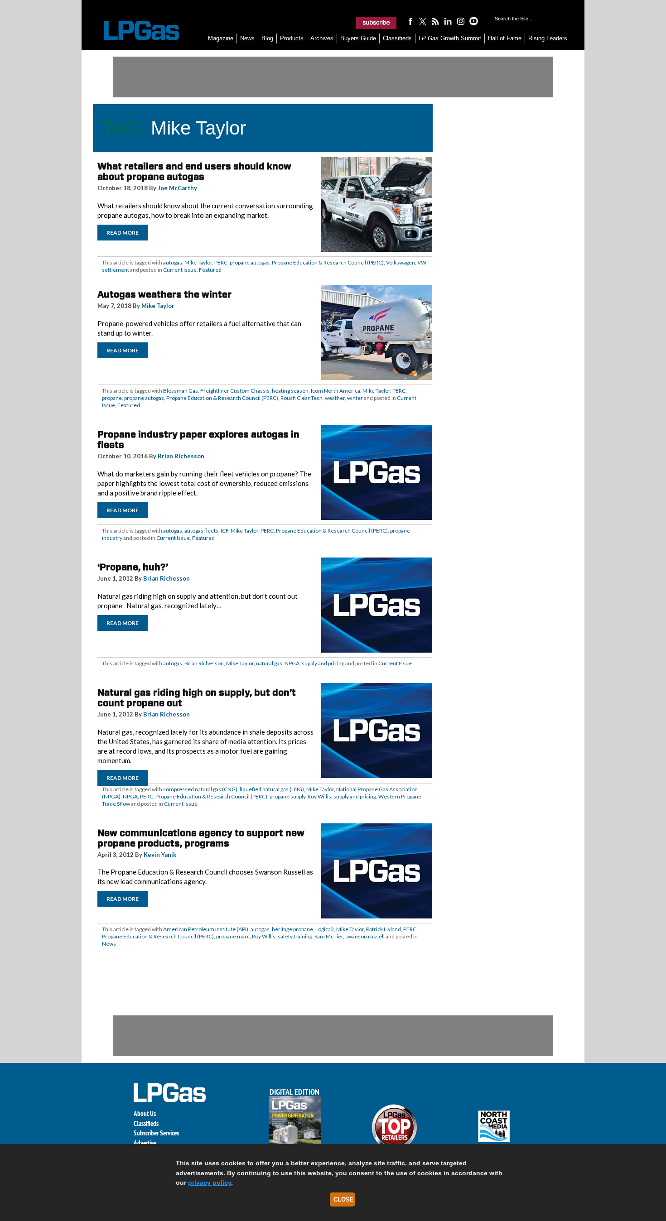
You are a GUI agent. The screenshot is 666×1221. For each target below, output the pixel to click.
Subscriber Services (156, 1133)
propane (112, 397)
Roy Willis (319, 796)
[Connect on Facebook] (410, 21)
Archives (321, 38)
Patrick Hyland (383, 929)
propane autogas (250, 262)
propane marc (233, 936)
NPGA (292, 663)
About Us (145, 1113)
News (247, 38)
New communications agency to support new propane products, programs (200, 838)
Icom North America (335, 390)
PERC (220, 262)
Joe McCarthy (177, 188)
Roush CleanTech (301, 397)
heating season (290, 390)
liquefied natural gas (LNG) (272, 789)
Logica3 (324, 929)
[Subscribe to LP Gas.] (376, 23)
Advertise (145, 1143)
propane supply (287, 796)
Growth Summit (450, 38)
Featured (210, 269)
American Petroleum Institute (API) (205, 929)
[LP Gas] (133, 30)
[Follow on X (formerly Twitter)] (422, 21)
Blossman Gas (180, 390)
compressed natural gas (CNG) (200, 789)
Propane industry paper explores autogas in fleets (198, 439)
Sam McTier (328, 936)
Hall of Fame (504, 38)
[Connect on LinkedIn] (448, 21)
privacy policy (209, 1182)
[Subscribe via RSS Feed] (435, 21)
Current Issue (180, 269)
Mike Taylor (198, 262)
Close (343, 1199)
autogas (172, 262)
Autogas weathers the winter (164, 294)
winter (355, 397)
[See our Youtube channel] (473, 21)
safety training (295, 936)
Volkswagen (400, 262)
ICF (224, 530)
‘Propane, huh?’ (132, 567)
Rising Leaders (547, 38)
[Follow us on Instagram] (460, 21)
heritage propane (292, 929)
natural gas (269, 663)
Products (292, 38)
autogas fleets (201, 530)
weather (335, 397)
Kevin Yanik (160, 854)
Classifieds (397, 38)
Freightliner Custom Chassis (235, 390)
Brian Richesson (181, 456)
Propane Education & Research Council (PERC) (328, 262)
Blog (267, 38)
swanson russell (365, 936)
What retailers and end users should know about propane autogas (194, 171)
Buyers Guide (358, 38)
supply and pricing (323, 663)
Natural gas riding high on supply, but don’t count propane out (196, 697)
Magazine (220, 38)
